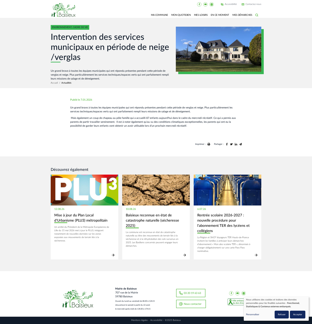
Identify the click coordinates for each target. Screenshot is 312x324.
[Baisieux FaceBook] (199, 4)
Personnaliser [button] (252, 314)
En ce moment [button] (220, 15)
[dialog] (276, 309)
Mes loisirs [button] (201, 15)
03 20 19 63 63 (192, 293)
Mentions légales (139, 320)
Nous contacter (193, 304)
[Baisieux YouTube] (205, 4)
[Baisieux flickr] (211, 4)
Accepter (297, 314)
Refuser (282, 314)
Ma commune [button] (159, 15)
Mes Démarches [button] (242, 15)
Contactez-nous (253, 4)
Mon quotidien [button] (181, 15)
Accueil (54, 83)
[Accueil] (65, 12)
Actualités (66, 83)
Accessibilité (231, 4)
